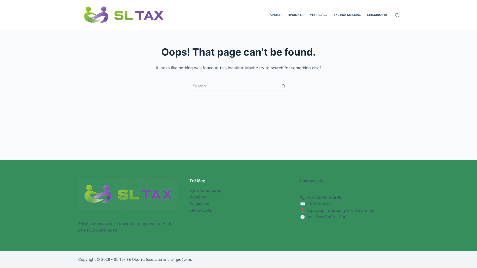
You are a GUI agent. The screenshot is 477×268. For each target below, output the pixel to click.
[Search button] (283, 86)
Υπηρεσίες (318, 15)
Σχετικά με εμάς (347, 15)
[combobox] (233, 86)
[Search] (397, 15)
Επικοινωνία (377, 15)
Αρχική (275, 15)
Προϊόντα (296, 15)
